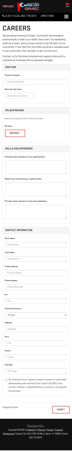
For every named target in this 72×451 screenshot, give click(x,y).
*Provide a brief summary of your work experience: (25, 201)
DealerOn (31, 430)
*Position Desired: (12, 75)
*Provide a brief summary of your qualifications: (24, 157)
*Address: (8, 322)
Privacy (50, 430)
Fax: (6, 294)
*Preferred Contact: (13, 308)
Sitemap (41, 430)
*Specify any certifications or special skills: (23, 179)
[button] (19, 16)
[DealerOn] (35, 426)
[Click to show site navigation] (66, 17)
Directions (47, 16)
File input (8, 126)
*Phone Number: (11, 280)
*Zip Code (8, 365)
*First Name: (9, 238)
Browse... (15, 133)
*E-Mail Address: (11, 266)
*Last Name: (9, 252)
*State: (7, 351)
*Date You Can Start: (13, 89)
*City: (6, 336)
